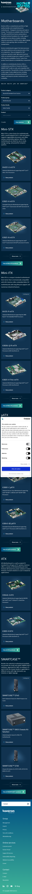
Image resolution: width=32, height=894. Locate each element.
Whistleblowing (7, 836)
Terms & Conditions (8, 833)
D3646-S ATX (8, 595)
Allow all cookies (16, 468)
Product (3, 112)
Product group (5, 97)
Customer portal (7, 846)
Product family (5, 105)
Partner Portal (6, 849)
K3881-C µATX (8, 487)
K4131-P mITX (8, 311)
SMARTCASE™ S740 (10, 695)
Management (6, 823)
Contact (5, 873)
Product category (6, 90)
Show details (24, 464)
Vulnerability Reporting (9, 856)
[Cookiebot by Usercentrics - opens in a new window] (23, 419)
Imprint (5, 826)
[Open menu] (29, 2)
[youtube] (11, 886)
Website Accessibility (8, 860)
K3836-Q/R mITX (9, 345)
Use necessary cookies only (16, 473)
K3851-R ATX (7, 631)
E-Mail (4, 876)
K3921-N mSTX (8, 237)
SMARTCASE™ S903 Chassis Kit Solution (15, 730)
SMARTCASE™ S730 (10, 766)
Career (4, 863)
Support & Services (8, 853)
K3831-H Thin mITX (10, 379)
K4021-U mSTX (8, 167)
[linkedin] (3, 886)
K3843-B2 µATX (9, 523)
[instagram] (7, 886)
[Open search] (24, 2)
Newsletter (6, 880)
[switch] (28, 448)
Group (5, 818)
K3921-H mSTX (8, 201)
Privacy (5, 829)
